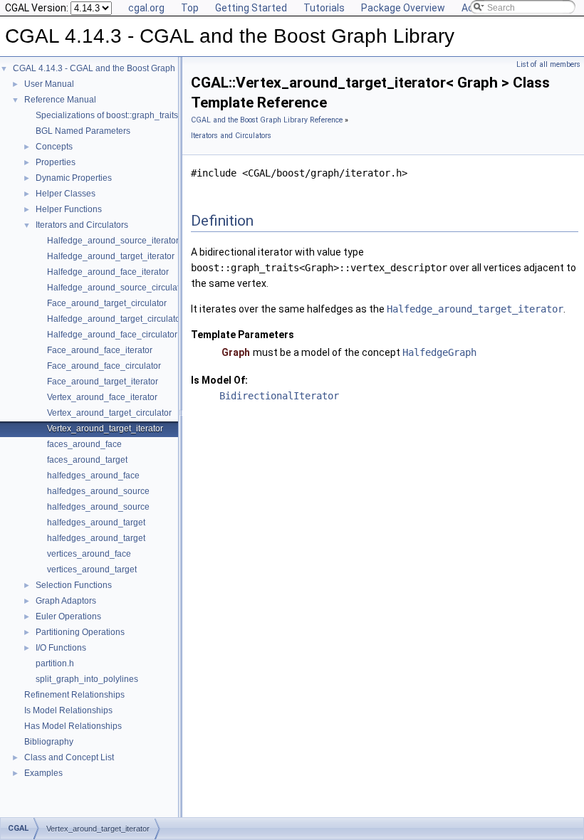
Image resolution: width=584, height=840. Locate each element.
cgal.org (146, 8)
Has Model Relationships (73, 726)
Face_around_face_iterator (99, 350)
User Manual (49, 84)
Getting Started (251, 8)
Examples (43, 773)
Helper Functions (69, 209)
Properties (55, 162)
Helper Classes (65, 194)
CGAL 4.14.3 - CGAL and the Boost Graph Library (108, 68)
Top (190, 8)
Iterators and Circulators (82, 225)
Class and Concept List (69, 757)
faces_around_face (84, 444)
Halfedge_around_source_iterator (113, 241)
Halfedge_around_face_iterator (108, 272)
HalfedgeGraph (439, 352)
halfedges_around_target (96, 522)
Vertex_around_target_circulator (109, 413)
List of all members (548, 64)
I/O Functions (61, 648)
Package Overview (403, 8)
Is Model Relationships (68, 710)
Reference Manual (60, 100)
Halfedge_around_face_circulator (112, 335)
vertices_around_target (92, 569)
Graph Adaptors (66, 601)
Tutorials (324, 8)
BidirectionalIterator (279, 395)
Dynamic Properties (74, 178)
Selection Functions (74, 585)
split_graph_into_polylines (87, 679)
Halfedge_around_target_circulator (115, 319)
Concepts (54, 147)
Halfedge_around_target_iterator (110, 256)
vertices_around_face (89, 554)
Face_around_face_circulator (104, 366)
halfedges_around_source (98, 491)
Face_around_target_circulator (107, 303)
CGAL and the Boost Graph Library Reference (267, 120)
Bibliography (48, 742)
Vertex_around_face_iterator (102, 397)
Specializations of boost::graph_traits (107, 115)
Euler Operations (68, 616)
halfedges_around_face (93, 476)
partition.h (55, 663)
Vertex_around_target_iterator (105, 429)
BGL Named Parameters (83, 131)
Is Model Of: (219, 380)
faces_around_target (87, 460)
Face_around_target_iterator (102, 382)
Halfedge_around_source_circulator (117, 288)
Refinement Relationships (74, 695)
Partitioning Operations (80, 632)
